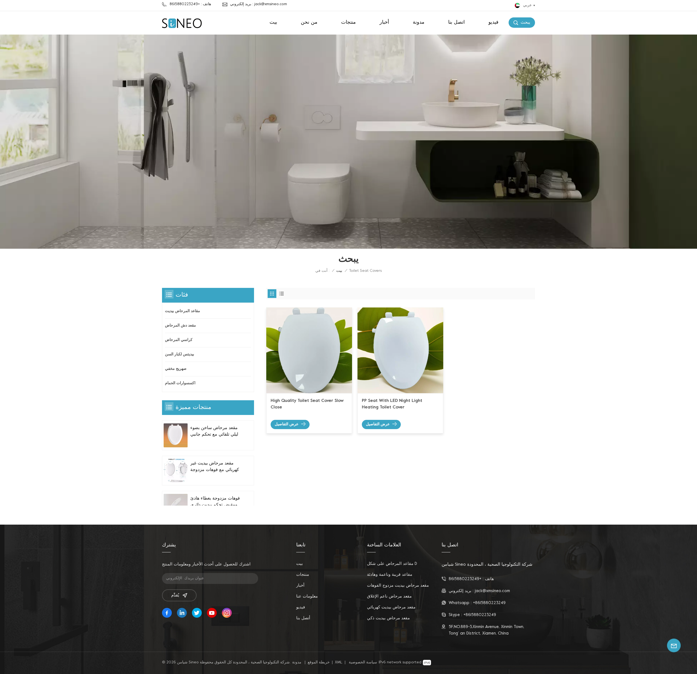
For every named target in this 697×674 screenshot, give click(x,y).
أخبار (384, 22)
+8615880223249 (465, 579)
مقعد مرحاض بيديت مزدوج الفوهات (398, 585)
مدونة (418, 22)
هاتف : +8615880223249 (190, 4)
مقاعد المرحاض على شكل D (392, 564)
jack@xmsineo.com (492, 591)
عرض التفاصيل (286, 424)
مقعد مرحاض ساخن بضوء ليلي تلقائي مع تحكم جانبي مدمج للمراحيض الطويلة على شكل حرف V (214, 432)
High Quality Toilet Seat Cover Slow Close (307, 404)
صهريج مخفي (176, 369)
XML (339, 662)
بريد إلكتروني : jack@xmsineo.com (258, 4)
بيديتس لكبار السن (179, 354)
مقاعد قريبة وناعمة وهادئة (389, 575)
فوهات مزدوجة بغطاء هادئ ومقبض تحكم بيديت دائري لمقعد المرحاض (215, 502)
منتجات (348, 22)
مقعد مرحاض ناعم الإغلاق (389, 596)
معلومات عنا (307, 596)
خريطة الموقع (319, 662)
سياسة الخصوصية (363, 662)
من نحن (309, 22)
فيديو (493, 22)
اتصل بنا (456, 22)
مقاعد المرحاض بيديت (182, 311)
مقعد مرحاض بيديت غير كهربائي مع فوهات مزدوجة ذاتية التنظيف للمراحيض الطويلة (214, 467)
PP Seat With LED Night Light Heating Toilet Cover (392, 404)
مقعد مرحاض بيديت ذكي (388, 618)
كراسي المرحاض (178, 340)
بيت (273, 22)
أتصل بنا (303, 618)
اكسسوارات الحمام (180, 383)
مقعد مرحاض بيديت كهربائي (391, 607)
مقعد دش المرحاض (180, 325)
